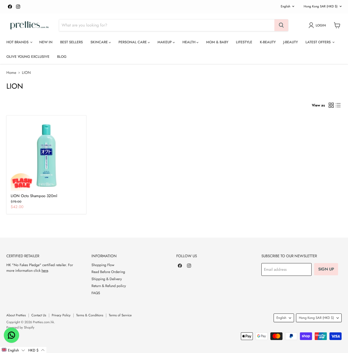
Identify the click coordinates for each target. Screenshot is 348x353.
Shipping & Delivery (106, 278)
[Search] (281, 25)
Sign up (326, 269)
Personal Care (133, 42)
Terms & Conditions (89, 315)
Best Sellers (71, 42)
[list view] (338, 105)
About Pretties (16, 315)
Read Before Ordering (108, 271)
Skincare (99, 42)
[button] (13, 350)
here (45, 270)
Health (189, 42)
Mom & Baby (217, 42)
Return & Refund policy (108, 285)
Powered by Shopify (20, 327)
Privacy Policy (61, 315)
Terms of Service (120, 315)
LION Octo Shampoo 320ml (34, 196)
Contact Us (38, 315)
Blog (61, 56)
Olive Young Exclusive (27, 56)
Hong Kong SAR (321, 6)
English (285, 6)
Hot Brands (18, 42)
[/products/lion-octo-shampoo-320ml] (46, 155)
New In (45, 42)
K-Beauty (268, 42)
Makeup (165, 42)
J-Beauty (290, 42)
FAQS (95, 292)
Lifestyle (244, 42)
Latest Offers (318, 42)
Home (11, 73)
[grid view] (331, 105)
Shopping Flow (102, 264)
